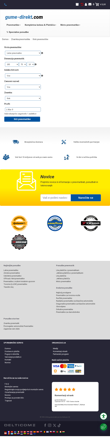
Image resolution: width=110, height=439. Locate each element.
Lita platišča (61, 276)
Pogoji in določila (12, 354)
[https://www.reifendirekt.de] (5, 432)
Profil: (7, 104)
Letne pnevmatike (11, 270)
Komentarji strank (60, 351)
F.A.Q (7, 384)
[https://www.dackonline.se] (15, 432)
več (56, 406)
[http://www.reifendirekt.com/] (34, 433)
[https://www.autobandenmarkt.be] (44, 432)
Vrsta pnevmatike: (13, 47)
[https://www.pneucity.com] (57, 432)
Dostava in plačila (12, 351)
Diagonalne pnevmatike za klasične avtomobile (75, 304)
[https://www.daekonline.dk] (25, 432)
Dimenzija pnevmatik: (14, 58)
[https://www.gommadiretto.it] (18, 432)
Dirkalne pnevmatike (64, 309)
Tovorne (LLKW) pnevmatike (15, 284)
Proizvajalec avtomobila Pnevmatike (18, 326)
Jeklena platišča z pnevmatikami (69, 273)
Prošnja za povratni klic (14, 398)
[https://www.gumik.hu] (63, 432)
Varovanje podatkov (13, 357)
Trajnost (8, 401)
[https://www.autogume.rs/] (31, 433)
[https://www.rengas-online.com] (47, 432)
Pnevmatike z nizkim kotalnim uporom (19, 281)
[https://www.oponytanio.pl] (5, 433)
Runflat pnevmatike (64, 298)
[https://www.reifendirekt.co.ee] (21, 433)
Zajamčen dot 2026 (11, 329)
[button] (103, 416)
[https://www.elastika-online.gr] (12, 433)
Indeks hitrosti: (11, 70)
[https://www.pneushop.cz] (50, 432)
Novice (7, 362)
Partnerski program (61, 354)
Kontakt (8, 360)
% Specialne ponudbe (18, 32)
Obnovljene (60, 306)
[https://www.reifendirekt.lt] (25, 433)
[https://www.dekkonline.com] (21, 432)
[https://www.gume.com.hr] (18, 433)
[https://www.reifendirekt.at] (38, 432)
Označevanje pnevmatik (14, 392)
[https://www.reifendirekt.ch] (12, 432)
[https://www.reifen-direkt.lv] (28, 433)
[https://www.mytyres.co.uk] (31, 432)
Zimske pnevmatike (12, 273)
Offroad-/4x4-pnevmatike (14, 278)
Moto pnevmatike (69, 25)
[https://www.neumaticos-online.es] (34, 432)
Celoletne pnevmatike (12, 276)
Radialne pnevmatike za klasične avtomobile (74, 301)
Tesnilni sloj (8, 287)
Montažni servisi (11, 387)
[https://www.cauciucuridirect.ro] (9, 433)
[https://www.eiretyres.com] (60, 432)
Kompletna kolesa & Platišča (40, 25)
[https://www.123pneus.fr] (9, 432)
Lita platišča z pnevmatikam (67, 270)
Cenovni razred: (11, 81)
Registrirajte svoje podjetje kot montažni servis (24, 389)
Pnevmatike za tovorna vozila (68, 295)
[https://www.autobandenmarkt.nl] (28, 432)
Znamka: (8, 92)
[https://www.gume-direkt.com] (41, 432)
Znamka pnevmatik (11, 323)
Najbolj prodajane (63, 293)
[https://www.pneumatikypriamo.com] (54, 432)
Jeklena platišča (63, 278)
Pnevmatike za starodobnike (68, 312)
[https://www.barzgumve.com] (15, 433)
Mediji (55, 348)
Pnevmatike (13, 25)
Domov (8, 348)
